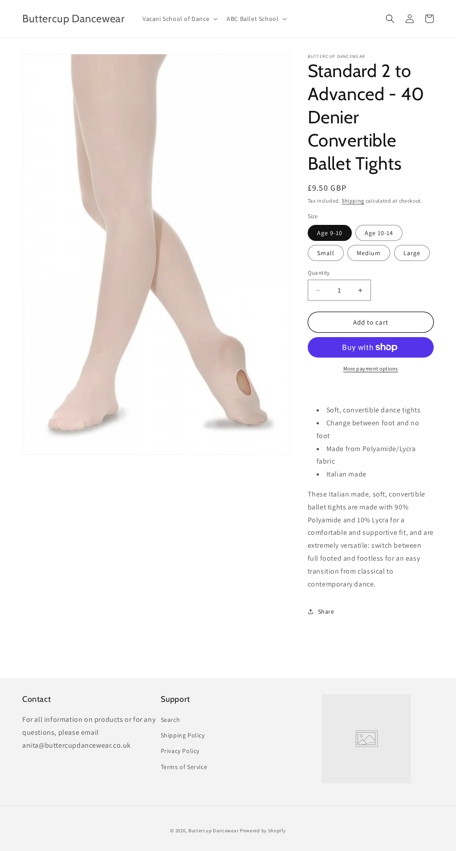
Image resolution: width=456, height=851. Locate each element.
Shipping (353, 200)
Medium (369, 253)
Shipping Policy (183, 735)
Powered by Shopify (263, 830)
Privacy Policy (180, 751)
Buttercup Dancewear (213, 830)
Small (325, 253)
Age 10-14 (379, 233)
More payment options (370, 368)
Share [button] (326, 611)
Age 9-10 (329, 233)
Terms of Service (184, 767)
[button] (179, 18)
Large (411, 253)
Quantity (319, 273)
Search (170, 720)
